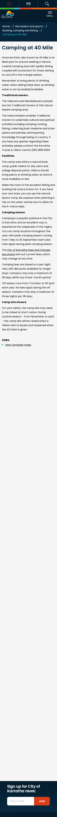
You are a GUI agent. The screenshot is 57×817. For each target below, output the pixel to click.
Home (6, 26)
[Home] (8, 13)
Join (42, 801)
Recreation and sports (29, 26)
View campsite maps (18, 345)
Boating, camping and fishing (20, 30)
